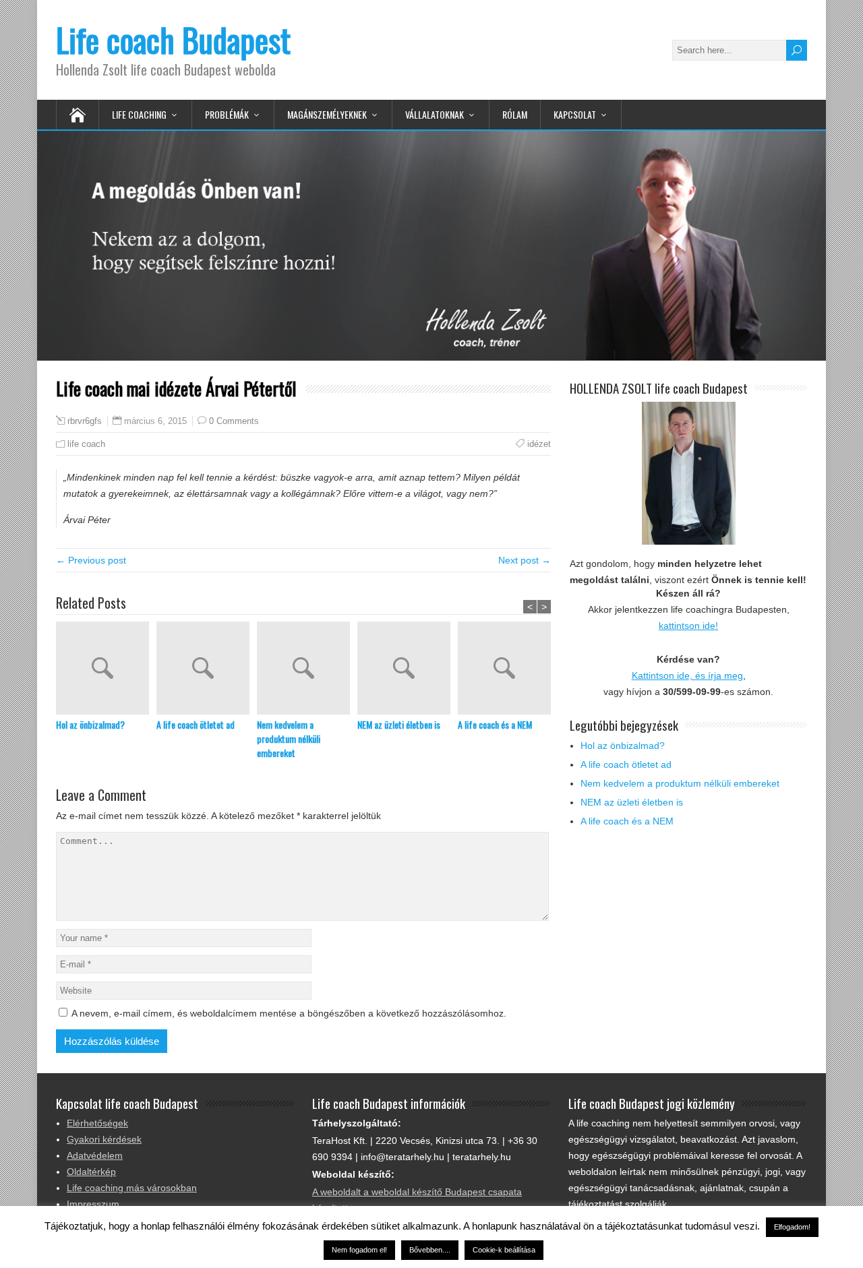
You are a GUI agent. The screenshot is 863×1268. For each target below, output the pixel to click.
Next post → (524, 560)
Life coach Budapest (173, 39)
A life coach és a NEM (495, 724)
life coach (86, 444)
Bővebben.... (429, 1250)
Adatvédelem (95, 1155)
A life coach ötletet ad (195, 724)
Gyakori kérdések (104, 1139)
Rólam (514, 114)
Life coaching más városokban (132, 1187)
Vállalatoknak (434, 114)
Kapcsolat (575, 114)
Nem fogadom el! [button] (359, 1250)
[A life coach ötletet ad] (206, 669)
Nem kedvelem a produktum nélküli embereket (288, 738)
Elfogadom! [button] (792, 1227)
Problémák (227, 114)
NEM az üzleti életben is (398, 724)
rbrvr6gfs (84, 421)
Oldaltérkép (91, 1171)
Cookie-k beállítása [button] (504, 1250)
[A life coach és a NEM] (508, 669)
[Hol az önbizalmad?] (106, 669)
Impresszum (93, 1204)
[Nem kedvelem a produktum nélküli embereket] (307, 669)
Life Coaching (139, 114)
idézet (539, 444)
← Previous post (91, 560)
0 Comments (234, 421)
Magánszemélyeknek (327, 114)
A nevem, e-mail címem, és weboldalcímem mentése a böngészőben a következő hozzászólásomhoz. (288, 1013)
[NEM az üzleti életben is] (407, 669)
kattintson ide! (688, 625)
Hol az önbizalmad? (90, 724)
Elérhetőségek (97, 1123)
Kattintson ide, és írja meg (687, 675)
